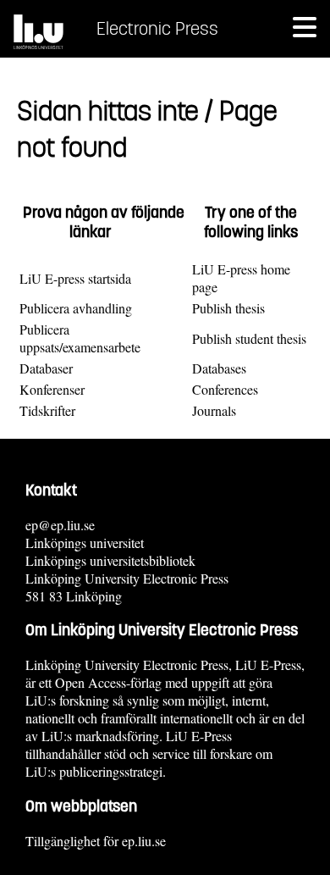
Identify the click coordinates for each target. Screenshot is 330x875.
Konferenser (52, 389)
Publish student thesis (249, 338)
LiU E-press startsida (75, 278)
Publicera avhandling (75, 308)
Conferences (225, 389)
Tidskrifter (47, 410)
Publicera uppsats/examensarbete (79, 338)
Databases (219, 368)
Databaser (46, 368)
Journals (214, 410)
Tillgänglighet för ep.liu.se (95, 841)
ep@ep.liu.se (60, 525)
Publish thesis (228, 308)
